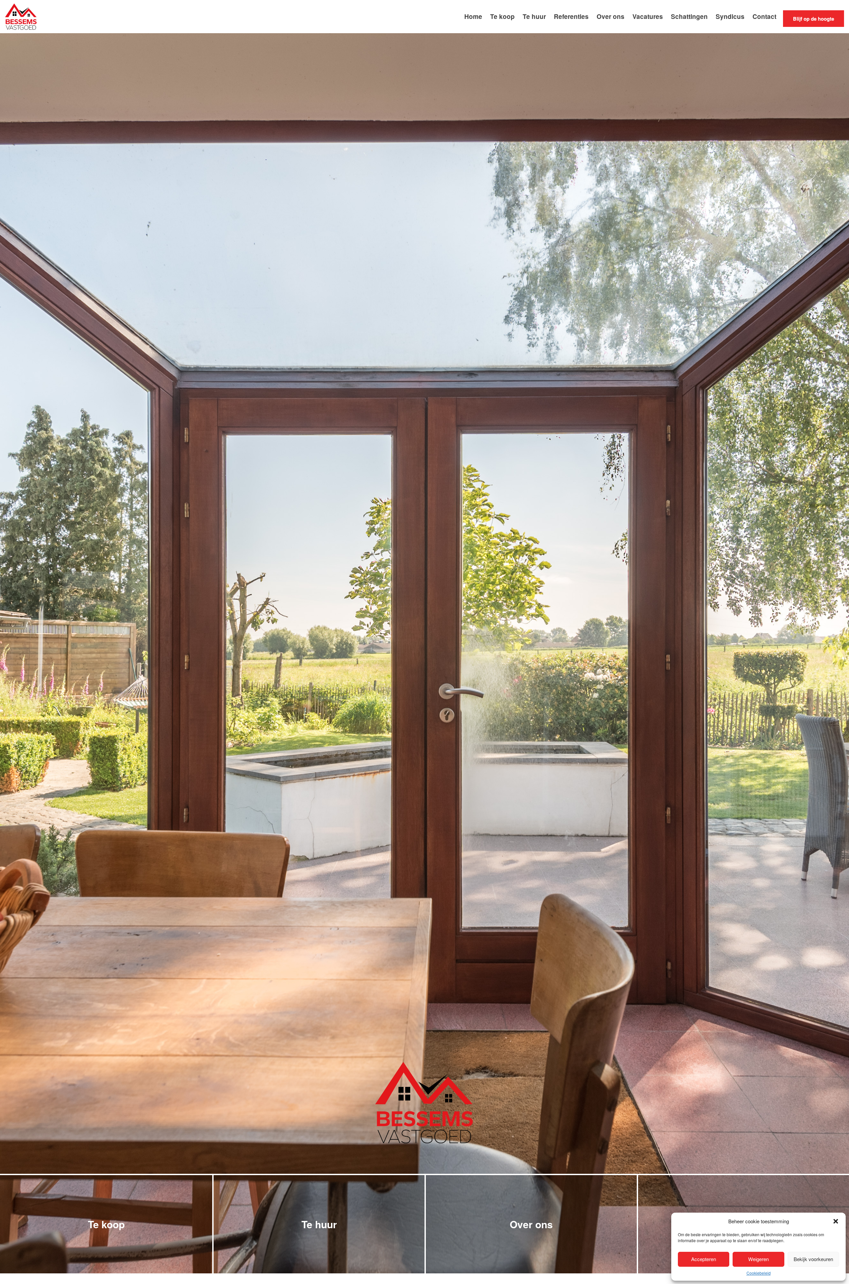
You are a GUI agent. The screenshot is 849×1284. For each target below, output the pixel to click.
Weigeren (758, 1258)
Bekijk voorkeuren (813, 1258)
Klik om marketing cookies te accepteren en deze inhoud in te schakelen (424, 584)
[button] (835, 1221)
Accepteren (703, 1258)
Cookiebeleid (759, 1273)
